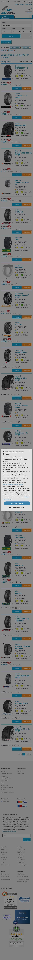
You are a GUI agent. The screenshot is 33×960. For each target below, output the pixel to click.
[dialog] (16, 480)
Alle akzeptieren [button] (17, 503)
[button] (16, 508)
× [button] (29, 451)
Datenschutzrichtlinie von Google (13, 484)
